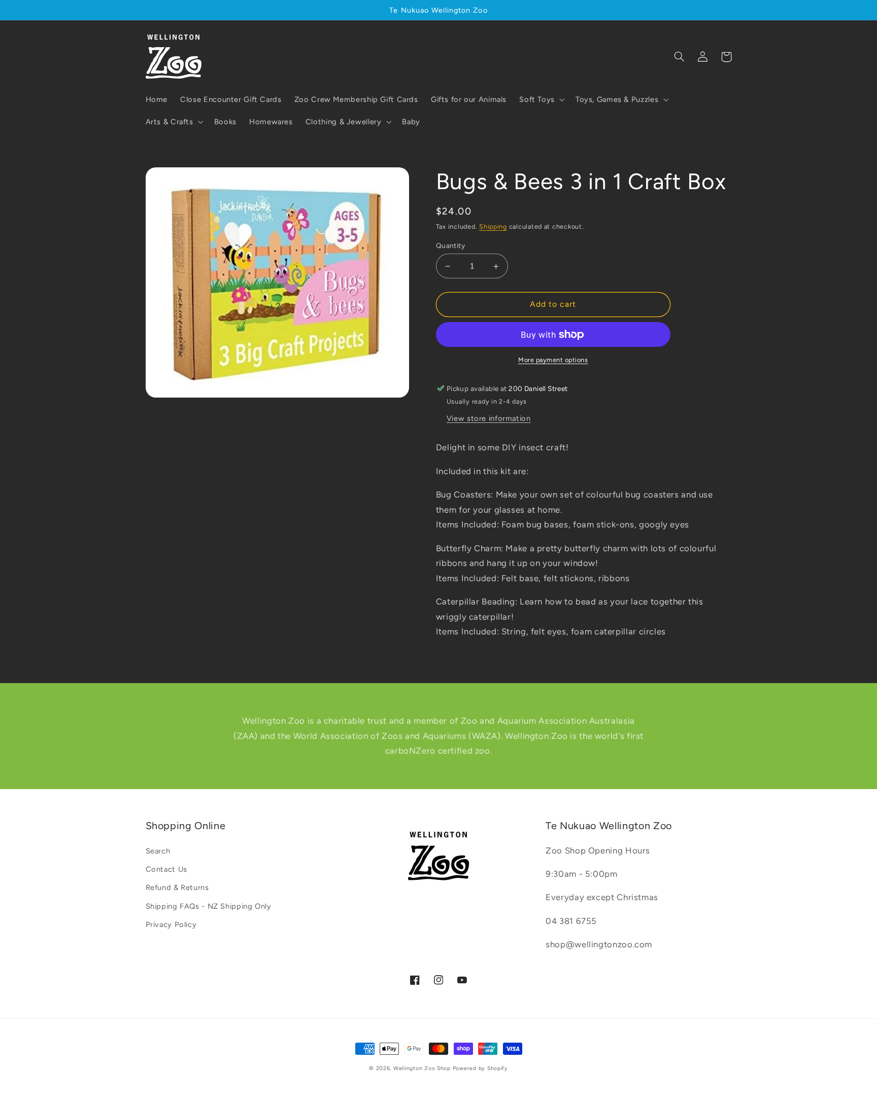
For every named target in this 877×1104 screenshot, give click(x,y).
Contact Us (166, 869)
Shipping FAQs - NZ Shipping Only (209, 906)
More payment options (553, 360)
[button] (541, 99)
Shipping (493, 226)
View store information (489, 418)
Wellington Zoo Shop (422, 1068)
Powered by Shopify (480, 1068)
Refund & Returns (177, 887)
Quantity (450, 245)
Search (158, 851)
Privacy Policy (171, 924)
